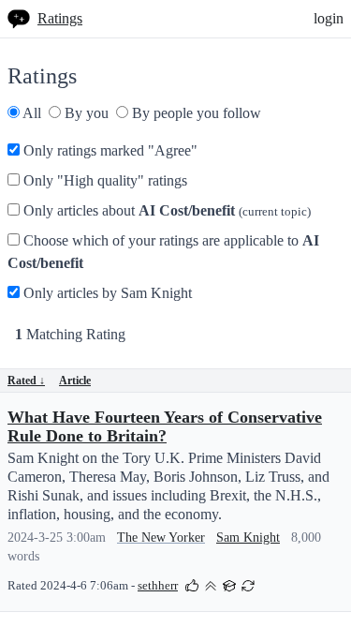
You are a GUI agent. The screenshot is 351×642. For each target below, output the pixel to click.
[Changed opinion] (248, 584)
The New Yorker (161, 537)
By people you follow (194, 113)
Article (75, 380)
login (329, 18)
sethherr (158, 585)
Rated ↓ (26, 380)
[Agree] (191, 584)
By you (85, 113)
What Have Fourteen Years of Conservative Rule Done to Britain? (164, 426)
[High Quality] (210, 584)
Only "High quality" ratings (103, 180)
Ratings (59, 18)
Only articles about (165, 210)
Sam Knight (248, 537)
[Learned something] (229, 584)
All (30, 113)
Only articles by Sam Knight (106, 293)
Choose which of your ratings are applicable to (163, 251)
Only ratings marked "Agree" (108, 150)
